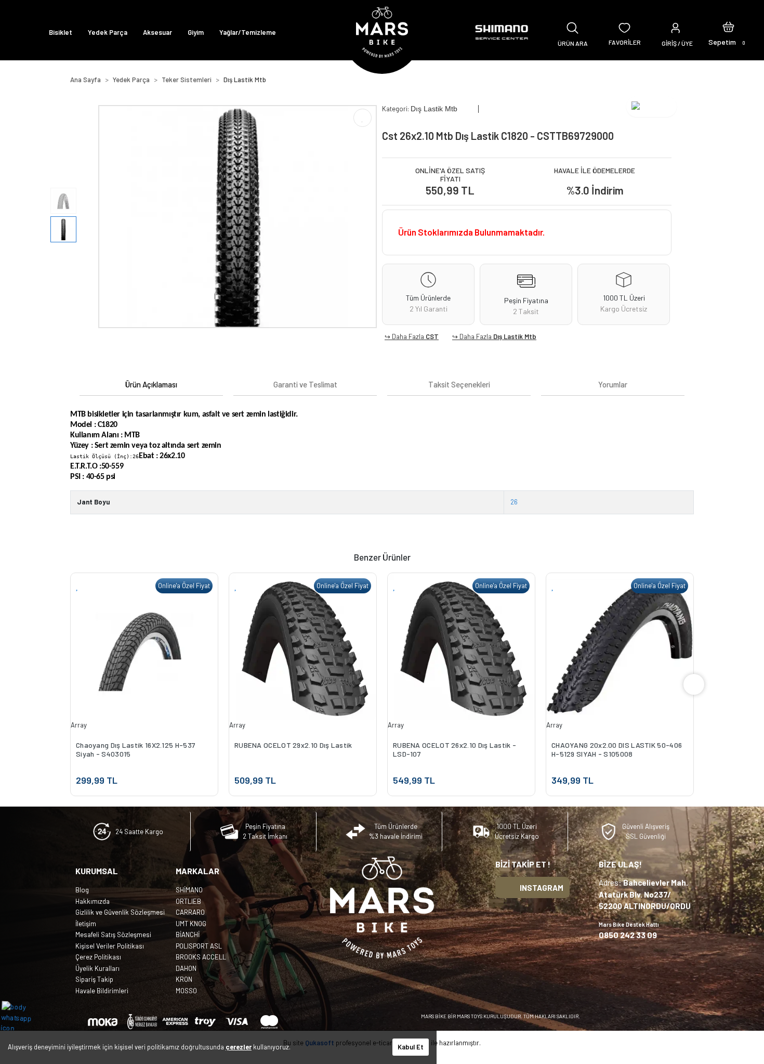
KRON (184, 979)
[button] (728, 32)
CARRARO (190, 912)
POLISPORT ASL (199, 946)
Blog (82, 890)
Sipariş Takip (94, 979)
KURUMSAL (96, 871)
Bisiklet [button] (60, 32)
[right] (694, 684)
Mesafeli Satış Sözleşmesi (113, 934)
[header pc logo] (382, 32)
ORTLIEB (188, 901)
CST (432, 336)
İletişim (85, 923)
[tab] (151, 384)
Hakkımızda (92, 901)
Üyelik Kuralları (97, 968)
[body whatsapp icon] (21, 1017)
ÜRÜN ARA (573, 43)
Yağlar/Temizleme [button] (247, 32)
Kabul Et (411, 1047)
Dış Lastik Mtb (514, 336)
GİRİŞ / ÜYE (677, 43)
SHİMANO (189, 890)
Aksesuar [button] (157, 32)
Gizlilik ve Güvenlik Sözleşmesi (120, 912)
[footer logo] (382, 907)
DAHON (186, 968)
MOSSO (186, 991)
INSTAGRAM (541, 887)
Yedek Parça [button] (107, 32)
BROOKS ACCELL (201, 957)
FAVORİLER (625, 42)
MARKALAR (197, 871)
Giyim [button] (196, 32)
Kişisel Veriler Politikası (109, 946)
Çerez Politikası (98, 957)
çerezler (239, 1047)
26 (514, 502)
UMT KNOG (191, 923)
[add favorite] (77, 585)
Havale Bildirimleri (101, 991)
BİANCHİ (188, 934)
